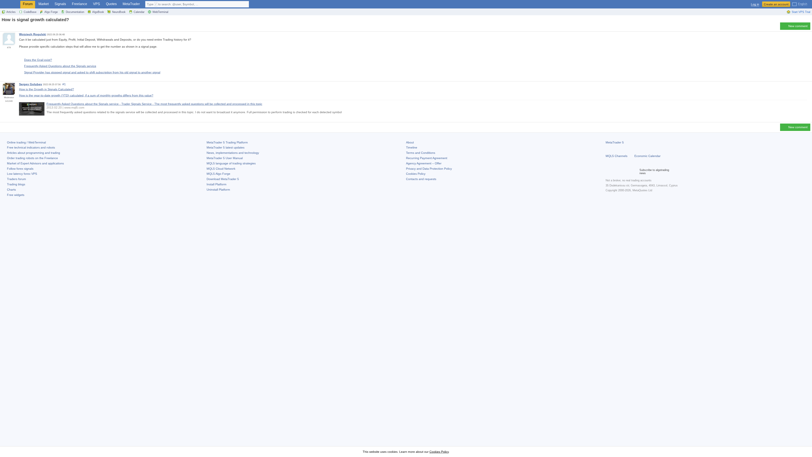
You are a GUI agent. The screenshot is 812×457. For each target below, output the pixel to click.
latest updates (225, 147)
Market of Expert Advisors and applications (35, 163)
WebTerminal (160, 12)
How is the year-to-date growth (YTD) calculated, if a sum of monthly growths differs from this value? (86, 95)
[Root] (3, 27)
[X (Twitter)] (621, 171)
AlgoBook (98, 12)
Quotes (111, 4)
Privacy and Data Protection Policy (429, 168)
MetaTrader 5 (615, 142)
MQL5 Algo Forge (218, 173)
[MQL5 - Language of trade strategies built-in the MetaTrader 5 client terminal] (10, 4)
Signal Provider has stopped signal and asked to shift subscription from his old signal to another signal (92, 72)
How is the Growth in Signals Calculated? (46, 89)
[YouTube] (628, 171)
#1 (64, 84)
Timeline (411, 147)
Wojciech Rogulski (32, 34)
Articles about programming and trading (33, 152)
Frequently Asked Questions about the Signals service (60, 66)
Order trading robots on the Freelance (32, 158)
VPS (96, 4)
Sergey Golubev (30, 84)
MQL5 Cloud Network (221, 168)
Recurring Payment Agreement (426, 158)
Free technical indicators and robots (31, 147)
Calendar (139, 12)
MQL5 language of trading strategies (231, 163)
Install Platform (216, 184)
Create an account (776, 4)
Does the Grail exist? (38, 60)
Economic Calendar (647, 156)
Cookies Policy (415, 173)
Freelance (79, 4)
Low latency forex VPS (22, 173)
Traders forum (16, 179)
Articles (11, 12)
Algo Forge (51, 12)
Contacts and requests (421, 179)
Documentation (75, 12)
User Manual (225, 158)
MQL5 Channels (616, 156)
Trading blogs (16, 184)
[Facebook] (608, 171)
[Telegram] (614, 171)
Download (223, 179)
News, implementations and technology (233, 152)
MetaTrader (131, 4)
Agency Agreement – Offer (424, 163)
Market (43, 4)
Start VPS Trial (801, 12)
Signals (60, 4)
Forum (28, 4)
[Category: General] (8, 27)
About (410, 142)
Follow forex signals (20, 168)
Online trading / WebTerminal (26, 142)
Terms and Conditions (420, 152)
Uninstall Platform (218, 189)
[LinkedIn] (635, 171)
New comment (798, 26)
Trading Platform (227, 142)
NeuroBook (119, 12)
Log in (755, 4)
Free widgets (15, 195)
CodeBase (30, 12)
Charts (11, 189)
